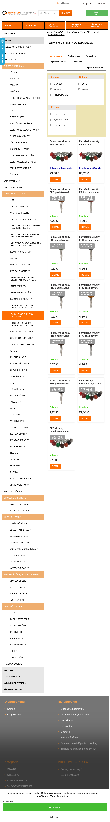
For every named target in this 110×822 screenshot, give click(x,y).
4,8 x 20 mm (59, 125)
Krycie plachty (18, 587)
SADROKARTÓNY (12, 181)
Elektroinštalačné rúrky (24, 130)
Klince (13, 351)
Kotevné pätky (18, 434)
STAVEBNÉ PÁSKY (12, 517)
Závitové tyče (17, 421)
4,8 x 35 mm (59, 114)
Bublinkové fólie (19, 619)
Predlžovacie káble (21, 123)
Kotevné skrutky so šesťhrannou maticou (23, 278)
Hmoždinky (16, 402)
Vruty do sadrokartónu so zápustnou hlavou (25, 235)
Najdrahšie (91, 56)
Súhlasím (57, 807)
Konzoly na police (20, 478)
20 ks (84, 84)
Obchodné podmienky (72, 709)
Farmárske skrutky (21, 299)
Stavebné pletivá (19, 504)
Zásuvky (14, 72)
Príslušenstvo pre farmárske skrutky (22, 324)
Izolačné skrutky (20, 265)
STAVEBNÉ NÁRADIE (13, 491)
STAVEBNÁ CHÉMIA (13, 187)
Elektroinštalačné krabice (25, 98)
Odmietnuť (55, 817)
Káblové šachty (18, 142)
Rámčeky (14, 91)
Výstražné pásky (19, 568)
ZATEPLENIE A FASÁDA (15, 53)
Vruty (13, 200)
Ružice (14, 453)
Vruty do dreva (19, 206)
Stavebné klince (19, 370)
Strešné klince (18, 376)
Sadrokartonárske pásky (24, 549)
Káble (13, 111)
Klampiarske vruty (21, 252)
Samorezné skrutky (21, 332)
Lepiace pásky (17, 657)
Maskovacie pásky (20, 536)
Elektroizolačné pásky (23, 162)
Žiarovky (15, 174)
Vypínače (14, 79)
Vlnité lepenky (18, 644)
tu (67, 796)
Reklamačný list (69, 737)
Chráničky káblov (20, 136)
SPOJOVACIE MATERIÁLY (16, 194)
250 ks (85, 89)
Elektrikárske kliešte (22, 155)
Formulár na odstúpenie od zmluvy (79, 743)
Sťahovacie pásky (19, 485)
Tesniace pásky (18, 555)
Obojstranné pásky (21, 530)
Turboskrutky (19, 286)
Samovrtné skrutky (21, 338)
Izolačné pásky (18, 562)
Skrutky (14, 258)
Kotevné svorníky (21, 292)
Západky (14, 472)
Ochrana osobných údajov (75, 714)
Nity (12, 383)
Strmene (15, 459)
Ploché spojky (18, 446)
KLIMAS (58, 89)
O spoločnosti (14, 714)
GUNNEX (58, 84)
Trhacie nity (17, 389)
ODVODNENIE (10, 60)
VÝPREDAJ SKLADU (13, 689)
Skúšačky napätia (19, 149)
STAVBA (8, 40)
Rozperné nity (18, 395)
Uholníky (15, 466)
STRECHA (8, 670)
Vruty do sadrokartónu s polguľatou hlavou (26, 244)
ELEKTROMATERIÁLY (14, 66)
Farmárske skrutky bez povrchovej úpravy (24, 306)
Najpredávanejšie (58, 62)
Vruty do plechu (19, 213)
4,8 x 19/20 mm (61, 120)
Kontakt (101, 3)
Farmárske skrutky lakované (22, 315)
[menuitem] (12, 25)
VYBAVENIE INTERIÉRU (15, 683)
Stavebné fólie (18, 581)
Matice (13, 408)
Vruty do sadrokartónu (24, 219)
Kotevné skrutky (20, 271)
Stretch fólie (18, 625)
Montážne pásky (19, 440)
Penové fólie (17, 632)
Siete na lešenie (18, 593)
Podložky (15, 415)
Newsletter (66, 726)
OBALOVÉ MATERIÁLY (14, 606)
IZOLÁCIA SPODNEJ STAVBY (17, 47)
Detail (55, 179)
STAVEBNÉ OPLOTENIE (15, 498)
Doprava (87, 3)
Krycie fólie (17, 638)
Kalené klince (18, 357)
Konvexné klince (19, 363)
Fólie (12, 613)
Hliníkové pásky (18, 523)
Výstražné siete (19, 600)
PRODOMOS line (62, 95)
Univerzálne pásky (20, 542)
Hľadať (65, 13)
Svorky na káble (19, 104)
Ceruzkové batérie (20, 168)
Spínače (14, 85)
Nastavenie (8, 802)
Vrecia (13, 651)
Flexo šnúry (17, 117)
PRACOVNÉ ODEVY (13, 664)
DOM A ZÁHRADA (12, 677)
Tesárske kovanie (19, 427)
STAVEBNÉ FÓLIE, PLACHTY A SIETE (21, 574)
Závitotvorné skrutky (23, 344)
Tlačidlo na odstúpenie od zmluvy (78, 748)
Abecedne (77, 62)
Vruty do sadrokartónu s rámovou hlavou (26, 227)
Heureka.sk (67, 720)
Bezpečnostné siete (21, 511)
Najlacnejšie (74, 56)
